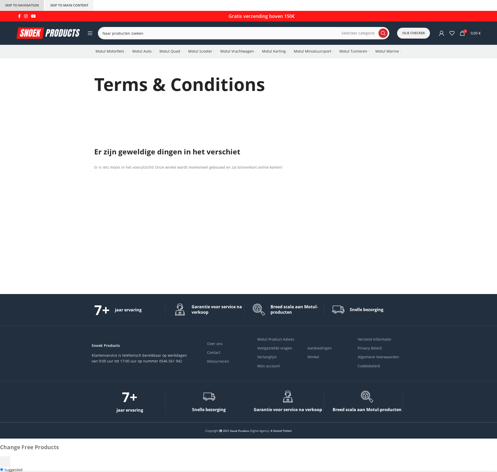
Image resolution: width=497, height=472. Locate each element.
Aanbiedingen (320, 348)
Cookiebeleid (369, 365)
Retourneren (218, 361)
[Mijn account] (441, 33)
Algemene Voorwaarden (378, 356)
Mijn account (268, 365)
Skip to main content (69, 5)
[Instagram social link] (25, 16)
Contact (213, 352)
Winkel (313, 356)
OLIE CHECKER (413, 33)
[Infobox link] (129, 310)
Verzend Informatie (374, 339)
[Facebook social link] (19, 16)
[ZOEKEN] (383, 33)
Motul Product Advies (275, 339)
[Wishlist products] (452, 33)
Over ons (215, 343)
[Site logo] (48, 32)
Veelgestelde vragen (274, 348)
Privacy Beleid (370, 348)
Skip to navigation (22, 5)
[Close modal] (5, 461)
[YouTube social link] (34, 16)
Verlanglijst (267, 356)
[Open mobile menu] (90, 33)
